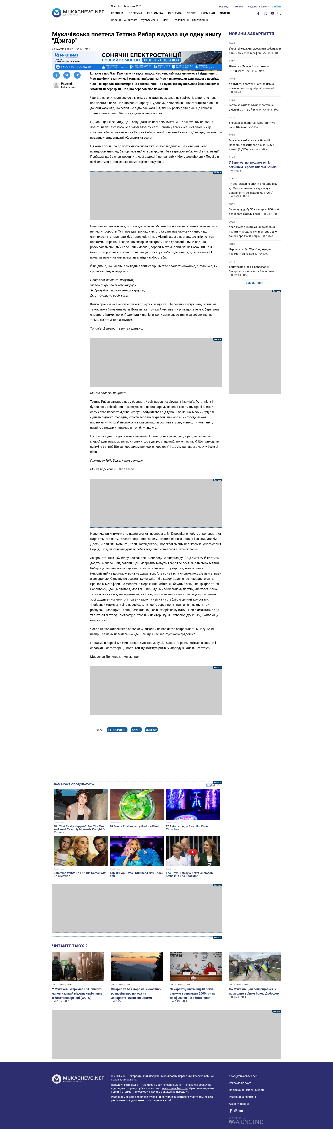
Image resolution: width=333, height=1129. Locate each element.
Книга (136, 729)
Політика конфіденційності (246, 1090)
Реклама (238, 6)
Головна (117, 13)
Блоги (165, 20)
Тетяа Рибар (117, 729)
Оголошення (181, 20)
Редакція (224, 6)
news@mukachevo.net (243, 1076)
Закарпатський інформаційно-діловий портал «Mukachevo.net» (168, 1076)
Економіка (155, 13)
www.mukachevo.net (175, 1088)
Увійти (276, 6)
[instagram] (265, 14)
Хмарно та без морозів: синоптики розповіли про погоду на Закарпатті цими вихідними (136, 993)
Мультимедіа (149, 20)
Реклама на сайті (240, 1083)
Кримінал (208, 13)
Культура (175, 13)
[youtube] (272, 14)
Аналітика (130, 20)
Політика (135, 13)
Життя (225, 13)
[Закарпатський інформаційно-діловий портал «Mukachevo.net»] (78, 13)
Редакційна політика (242, 1097)
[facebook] (258, 14)
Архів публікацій (239, 1103)
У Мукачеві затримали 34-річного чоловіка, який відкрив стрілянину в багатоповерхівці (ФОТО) (77, 993)
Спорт (191, 13)
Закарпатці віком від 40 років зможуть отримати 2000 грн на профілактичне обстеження (192, 993)
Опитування (200, 20)
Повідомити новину (257, 6)
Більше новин (255, 283)
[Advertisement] (156, 196)
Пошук (279, 13)
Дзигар (151, 729)
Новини (116, 20)
